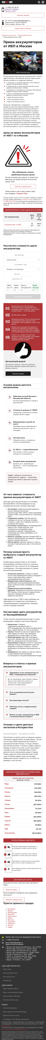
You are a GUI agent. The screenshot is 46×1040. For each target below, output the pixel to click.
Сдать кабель (7, 985)
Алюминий (9, 788)
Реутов (10, 925)
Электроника (10, 833)
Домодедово (12, 912)
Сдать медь (7, 969)
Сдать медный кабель (10, 988)
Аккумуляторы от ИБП (13, 225)
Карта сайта (6, 1026)
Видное (10, 911)
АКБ (6, 829)
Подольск (11, 923)
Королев (11, 914)
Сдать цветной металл (11, 966)
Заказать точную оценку (23, 296)
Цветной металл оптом (11, 1015)
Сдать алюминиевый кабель (13, 992)
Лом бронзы (7, 980)
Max (25, 193)
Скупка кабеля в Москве (11, 996)
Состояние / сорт (20, 264)
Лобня (10, 918)
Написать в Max (10, 11)
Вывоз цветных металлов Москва (14, 1012)
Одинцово (11, 922)
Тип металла (19, 255)
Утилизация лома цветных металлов (16, 1019)
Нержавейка (9, 808)
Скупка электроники (10, 1008)
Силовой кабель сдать (11, 1000)
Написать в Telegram (12, 9)
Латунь (7, 792)
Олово (7, 804)
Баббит (7, 816)
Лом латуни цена (9, 977)
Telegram (19, 193)
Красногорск (12, 916)
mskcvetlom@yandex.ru (21, 20)
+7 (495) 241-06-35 (12, 7)
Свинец (7, 800)
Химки (10, 927)
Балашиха (11, 909)
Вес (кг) (17, 274)
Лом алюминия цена (10, 973)
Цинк (7, 812)
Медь (7, 784)
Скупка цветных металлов (23, 778)
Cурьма (8, 821)
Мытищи (11, 920)
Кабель (7, 825)
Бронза (7, 796)
